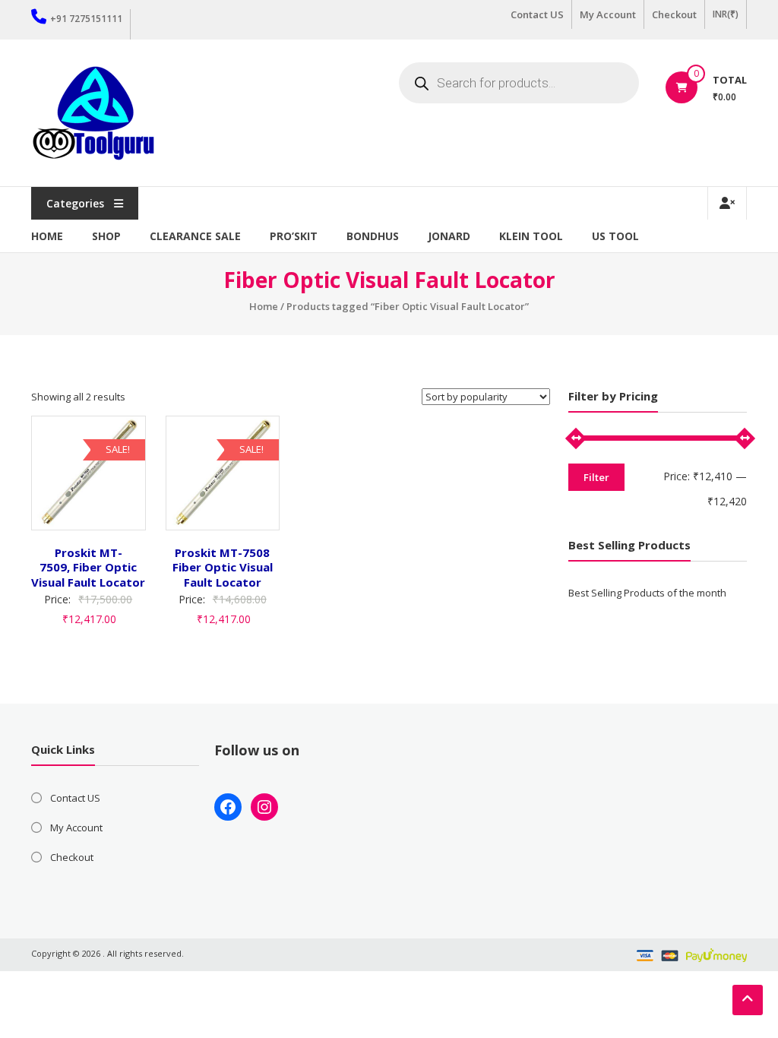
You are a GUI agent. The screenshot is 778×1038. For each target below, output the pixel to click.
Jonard (449, 236)
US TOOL (615, 236)
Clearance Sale (195, 236)
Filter (596, 477)
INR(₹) (725, 14)
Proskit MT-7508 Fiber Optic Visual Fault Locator (222, 567)
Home (47, 236)
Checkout (674, 14)
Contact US (537, 14)
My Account (608, 14)
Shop (106, 236)
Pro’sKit (294, 236)
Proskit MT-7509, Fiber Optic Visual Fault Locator (88, 567)
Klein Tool (531, 236)
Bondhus (372, 236)
